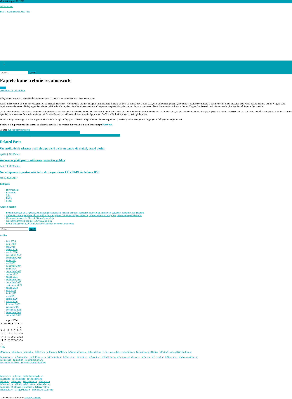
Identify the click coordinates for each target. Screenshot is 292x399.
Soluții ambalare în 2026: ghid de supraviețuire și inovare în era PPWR (40, 223)
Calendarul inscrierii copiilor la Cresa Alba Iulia (29, 221)
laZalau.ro (48, 389)
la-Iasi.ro (17, 376)
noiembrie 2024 (13, 266)
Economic (11, 192)
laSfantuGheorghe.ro (33, 376)
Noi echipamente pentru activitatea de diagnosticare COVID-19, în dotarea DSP (49, 172)
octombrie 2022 (13, 271)
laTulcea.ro (37, 389)
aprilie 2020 (11, 298)
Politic (9, 198)
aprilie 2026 (11, 249)
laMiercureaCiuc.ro (188, 357)
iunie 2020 (11, 293)
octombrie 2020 (13, 282)
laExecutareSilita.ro (125, 352)
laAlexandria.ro (34, 378)
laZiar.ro (72, 352)
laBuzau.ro (122, 357)
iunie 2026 (11, 244)
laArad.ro (4, 381)
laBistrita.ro (44, 381)
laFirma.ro (82, 352)
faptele (15, 129)
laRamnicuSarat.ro (34, 360)
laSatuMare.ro (43, 384)
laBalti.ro (153, 352)
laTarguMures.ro (22, 389)
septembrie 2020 (14, 285)
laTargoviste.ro (42, 387)
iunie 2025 (11, 260)
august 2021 (12, 277)
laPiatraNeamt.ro (168, 352)
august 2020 (12, 287)
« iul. (2, 346)
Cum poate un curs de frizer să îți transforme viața (30, 218)
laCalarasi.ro (134, 357)
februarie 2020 (13, 304)
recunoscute (24, 129)
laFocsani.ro (157, 357)
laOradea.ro (5, 360)
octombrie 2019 (13, 315)
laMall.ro (62, 352)
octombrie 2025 (13, 257)
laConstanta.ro (54, 357)
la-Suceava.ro (109, 352)
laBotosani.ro (6, 384)
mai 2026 (10, 246)
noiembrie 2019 (13, 312)
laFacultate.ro (94, 352)
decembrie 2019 (13, 309)
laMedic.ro (17, 352)
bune (10, 129)
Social (3, 88)
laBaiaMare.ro (30, 381)
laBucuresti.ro (21, 357)
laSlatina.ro (15, 387)
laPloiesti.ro (94, 357)
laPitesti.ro (18, 360)
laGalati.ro (82, 357)
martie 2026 (11, 252)
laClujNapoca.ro (38, 357)
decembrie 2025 (13, 255)
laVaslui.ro (6, 378)
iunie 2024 (11, 268)
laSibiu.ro (4, 387)
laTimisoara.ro (109, 357)
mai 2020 (10, 296)
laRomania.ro (6, 357)
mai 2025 (10, 263)
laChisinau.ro (142, 352)
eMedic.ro (5, 352)
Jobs (8, 195)
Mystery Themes (32, 397)
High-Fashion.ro (184, 352)
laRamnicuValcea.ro (9, 362)
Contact (10, 62)
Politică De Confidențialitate (19, 64)
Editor (22, 90)
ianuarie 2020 (12, 307)
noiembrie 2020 (13, 279)
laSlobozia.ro (28, 387)
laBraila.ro (20, 384)
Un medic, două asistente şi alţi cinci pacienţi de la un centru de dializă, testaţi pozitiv (52, 148)
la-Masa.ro (52, 352)
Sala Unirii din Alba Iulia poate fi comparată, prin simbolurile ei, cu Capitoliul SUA (40, 132)
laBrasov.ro (5, 376)
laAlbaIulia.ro (6, 6)
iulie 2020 (11, 290)
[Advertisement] (146, 37)
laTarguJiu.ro (7, 389)
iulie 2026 (11, 241)
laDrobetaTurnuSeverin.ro (33, 362)
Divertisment (12, 190)
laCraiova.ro (69, 357)
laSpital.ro (28, 352)
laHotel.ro (40, 352)
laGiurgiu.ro (172, 357)
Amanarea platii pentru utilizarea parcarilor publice (32, 160)
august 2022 (12, 274)
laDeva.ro (146, 357)
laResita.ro (30, 384)
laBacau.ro (16, 381)
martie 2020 (11, 301)
